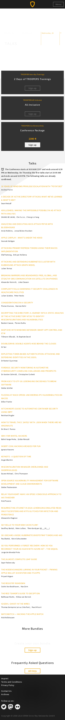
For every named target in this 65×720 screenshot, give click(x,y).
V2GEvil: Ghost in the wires (15, 603)
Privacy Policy (7, 685)
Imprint (4, 678)
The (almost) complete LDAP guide (19, 559)
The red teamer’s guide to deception (20, 593)
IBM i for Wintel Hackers (14, 435)
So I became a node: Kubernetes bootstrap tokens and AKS (31, 535)
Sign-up (32, 650)
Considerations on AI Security (17, 302)
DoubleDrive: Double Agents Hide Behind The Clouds (28, 343)
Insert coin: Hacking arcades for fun (21, 446)
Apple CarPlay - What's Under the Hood (21, 237)
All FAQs (32, 670)
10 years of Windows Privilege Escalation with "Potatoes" (32, 186)
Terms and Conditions (11, 681)
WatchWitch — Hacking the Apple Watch (22, 614)
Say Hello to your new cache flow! (19, 525)
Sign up (32, 144)
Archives (5, 694)
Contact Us (6, 691)
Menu (58, 4)
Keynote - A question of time (16, 456)
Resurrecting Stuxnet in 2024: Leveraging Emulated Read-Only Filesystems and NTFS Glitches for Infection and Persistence (31, 511)
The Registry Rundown (13, 583)
